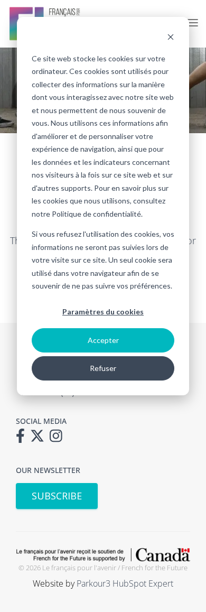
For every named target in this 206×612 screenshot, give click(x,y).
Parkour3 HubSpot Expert (125, 583)
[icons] (23, 439)
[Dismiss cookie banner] (170, 38)
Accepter (103, 340)
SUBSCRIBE (57, 495)
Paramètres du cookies (103, 311)
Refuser (103, 368)
